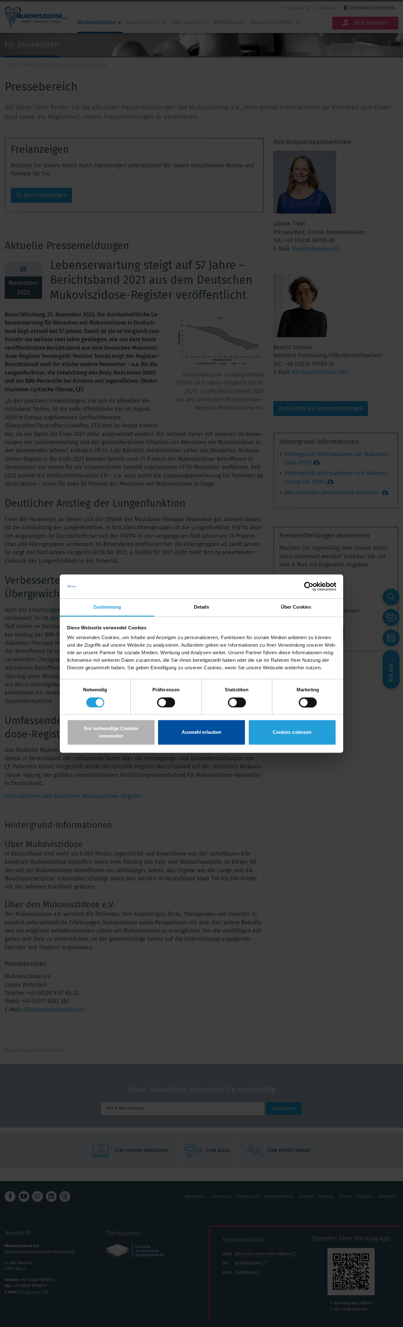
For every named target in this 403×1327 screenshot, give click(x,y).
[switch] (166, 702)
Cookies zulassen (292, 732)
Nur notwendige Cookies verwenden (111, 732)
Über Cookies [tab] (296, 607)
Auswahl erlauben (201, 732)
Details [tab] (201, 607)
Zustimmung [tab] (107, 607)
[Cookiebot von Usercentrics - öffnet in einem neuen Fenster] (308, 586)
